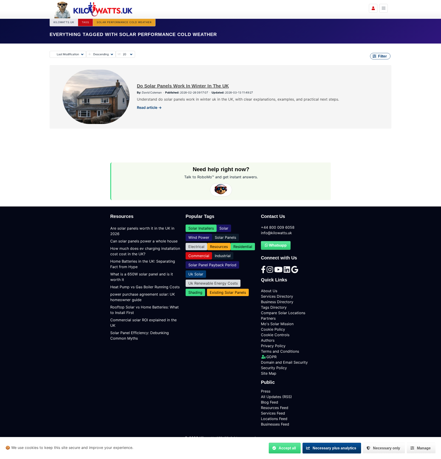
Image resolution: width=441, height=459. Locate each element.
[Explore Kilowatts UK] (383, 8)
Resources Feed (274, 407)
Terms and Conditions (280, 351)
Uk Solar (195, 274)
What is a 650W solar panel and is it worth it (141, 277)
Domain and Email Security (284, 362)
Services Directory (277, 296)
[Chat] (221, 189)
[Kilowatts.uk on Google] (294, 271)
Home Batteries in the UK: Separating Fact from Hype (142, 264)
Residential (242, 246)
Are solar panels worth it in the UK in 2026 (142, 231)
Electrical (196, 246)
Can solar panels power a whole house (144, 241)
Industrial (223, 255)
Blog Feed (269, 402)
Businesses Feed (275, 424)
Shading (195, 292)
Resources (219, 246)
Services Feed (273, 413)
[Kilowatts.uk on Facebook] (264, 271)
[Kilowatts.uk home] (93, 9)
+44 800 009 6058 (277, 227)
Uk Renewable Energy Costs (213, 283)
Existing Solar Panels (228, 292)
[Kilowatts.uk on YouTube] (279, 271)
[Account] (373, 8)
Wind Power (198, 237)
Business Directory (277, 302)
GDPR (271, 357)
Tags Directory (274, 307)
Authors (267, 340)
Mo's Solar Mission (277, 324)
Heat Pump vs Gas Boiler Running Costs (145, 287)
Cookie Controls (275, 335)
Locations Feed (274, 418)
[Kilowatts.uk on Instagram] (270, 271)
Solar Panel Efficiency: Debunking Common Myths (139, 335)
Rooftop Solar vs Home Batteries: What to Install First (144, 310)
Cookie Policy (273, 329)
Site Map (268, 373)
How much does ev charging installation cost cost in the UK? (145, 251)
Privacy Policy (273, 346)
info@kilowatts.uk (276, 233)
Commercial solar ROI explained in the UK (143, 323)
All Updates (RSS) (276, 396)
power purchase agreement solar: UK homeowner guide (142, 297)
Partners (268, 318)
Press (265, 391)
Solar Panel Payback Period (212, 265)
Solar (223, 228)
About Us (269, 291)
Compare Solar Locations (283, 313)
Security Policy (274, 368)
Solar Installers (201, 228)
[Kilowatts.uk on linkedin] (287, 271)
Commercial (198, 255)
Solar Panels (225, 237)
